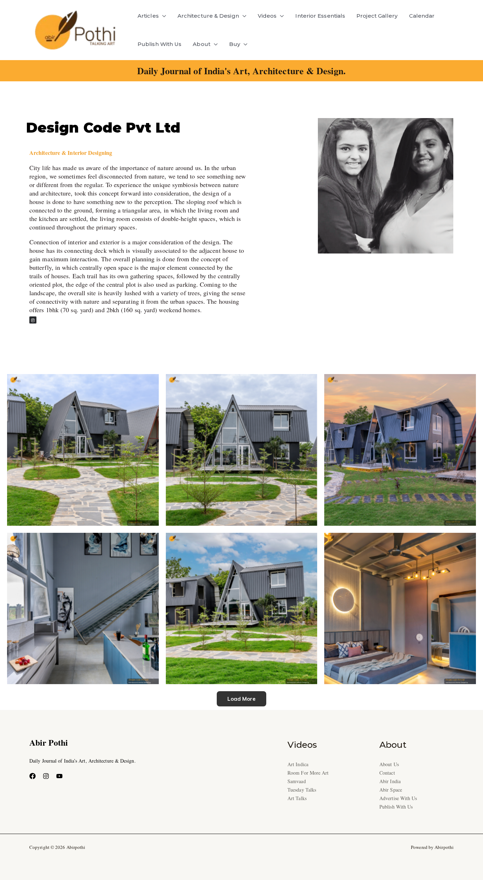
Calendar (422, 15)
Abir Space (390, 789)
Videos (267, 15)
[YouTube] (59, 776)
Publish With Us (159, 44)
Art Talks (297, 798)
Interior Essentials (320, 15)
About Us (389, 764)
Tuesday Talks (301, 789)
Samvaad (296, 781)
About (201, 44)
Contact (387, 772)
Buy (234, 44)
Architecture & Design (208, 15)
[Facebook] (32, 776)
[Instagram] (46, 776)
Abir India (390, 781)
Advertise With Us (398, 798)
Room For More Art (308, 772)
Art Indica (297, 764)
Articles (148, 15)
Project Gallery (376, 15)
